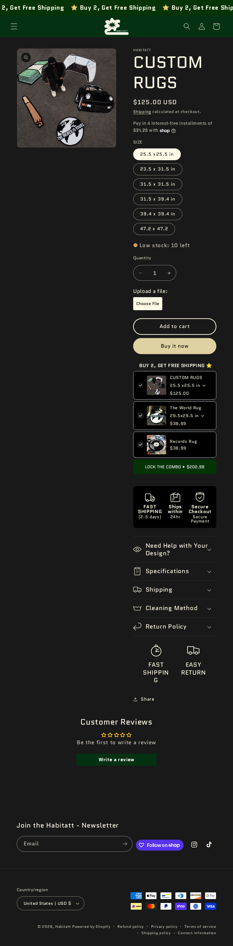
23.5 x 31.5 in (157, 169)
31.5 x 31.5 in (157, 184)
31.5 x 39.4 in (157, 199)
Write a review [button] (116, 759)
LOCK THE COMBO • (174, 467)
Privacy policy (164, 926)
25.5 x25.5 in (157, 154)
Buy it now (175, 346)
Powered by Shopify (91, 926)
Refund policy (130, 926)
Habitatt (63, 926)
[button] (14, 26)
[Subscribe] (124, 844)
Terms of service (200, 926)
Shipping (142, 112)
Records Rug (183, 441)
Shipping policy (156, 932)
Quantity (142, 258)
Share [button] (147, 699)
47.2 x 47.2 (154, 228)
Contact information (197, 932)
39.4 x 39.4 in (157, 214)
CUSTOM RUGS (186, 377)
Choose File (147, 303)
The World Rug (185, 408)
